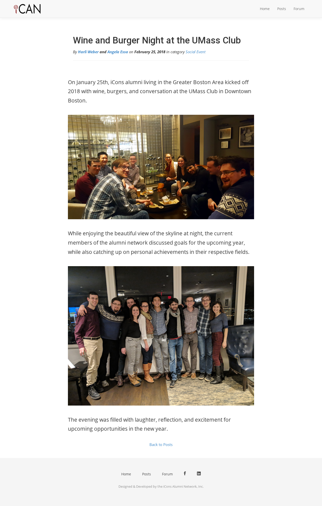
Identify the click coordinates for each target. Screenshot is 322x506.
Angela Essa (117, 51)
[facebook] (185, 473)
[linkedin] (199, 473)
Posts (281, 8)
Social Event (196, 51)
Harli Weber (88, 51)
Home (265, 8)
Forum (299, 8)
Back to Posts (161, 444)
